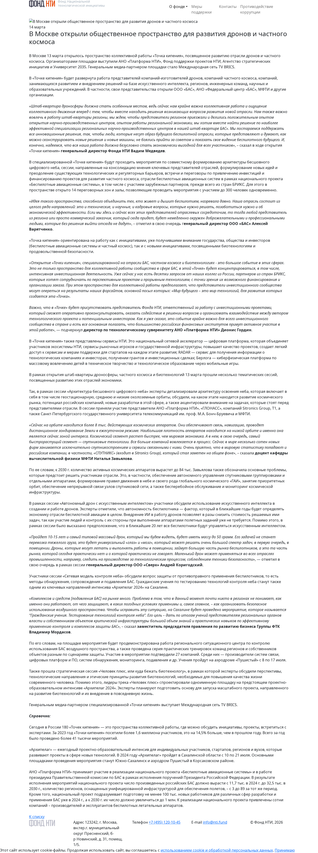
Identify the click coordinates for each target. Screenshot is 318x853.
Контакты (228, 6)
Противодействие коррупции (256, 9)
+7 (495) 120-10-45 (164, 822)
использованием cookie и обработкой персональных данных (217, 850)
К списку (36, 816)
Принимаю (285, 850)
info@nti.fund (215, 822)
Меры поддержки (201, 9)
